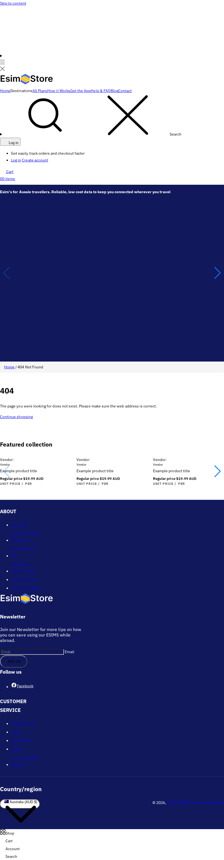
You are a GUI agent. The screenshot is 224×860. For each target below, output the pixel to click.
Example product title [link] (18, 470)
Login (15, 732)
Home (9, 367)
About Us (18, 525)
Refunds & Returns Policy (23, 568)
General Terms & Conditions (25, 537)
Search (17, 749)
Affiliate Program (25, 588)
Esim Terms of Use (23, 552)
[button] (2, 62)
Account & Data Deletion (24, 761)
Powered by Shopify (207, 802)
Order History (22, 723)
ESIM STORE (178, 802)
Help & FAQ (21, 740)
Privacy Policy (23, 579)
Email (69, 651)
